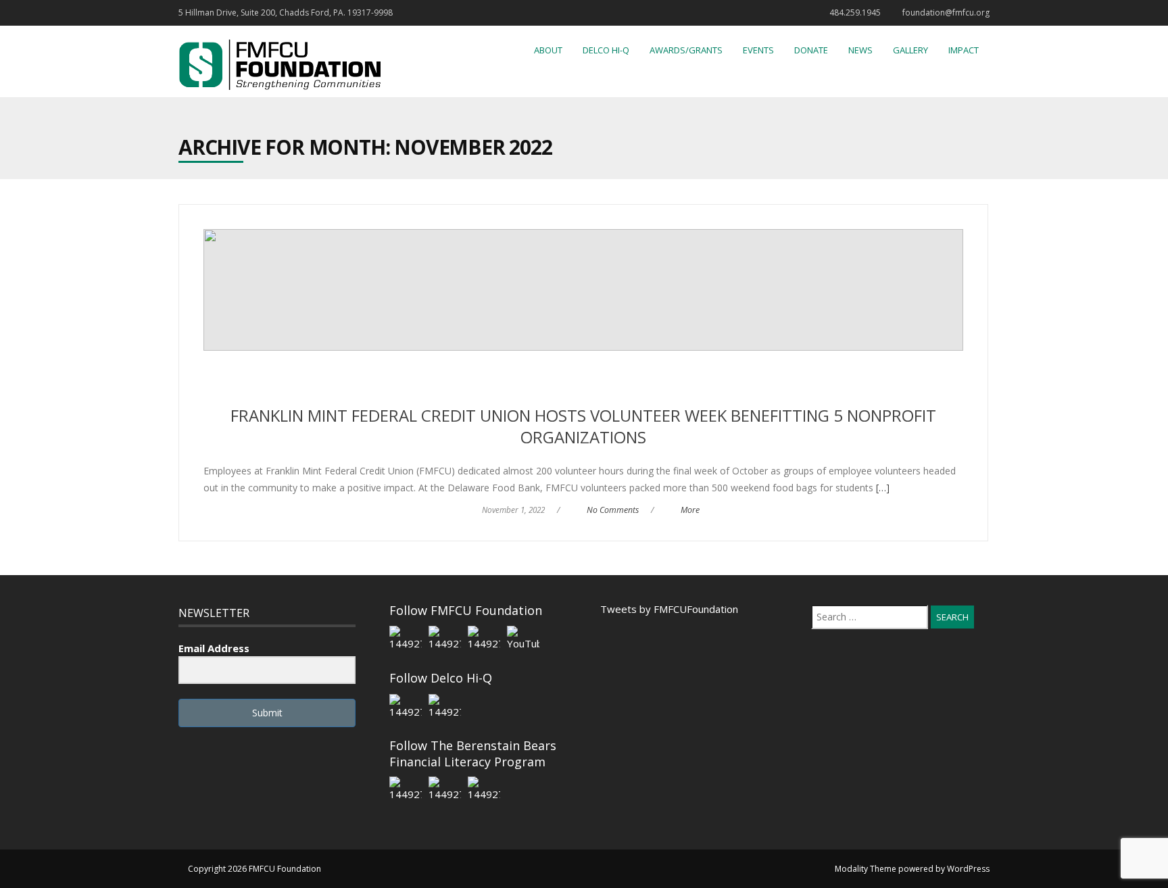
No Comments (613, 510)
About (548, 50)
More (690, 510)
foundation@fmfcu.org (946, 12)
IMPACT (963, 50)
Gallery (910, 50)
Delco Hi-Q (606, 50)
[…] (881, 487)
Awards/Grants (686, 50)
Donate (811, 50)
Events (758, 50)
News (860, 50)
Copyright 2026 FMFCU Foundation (254, 868)
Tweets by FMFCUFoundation (669, 609)
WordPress (968, 868)
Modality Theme (865, 868)
